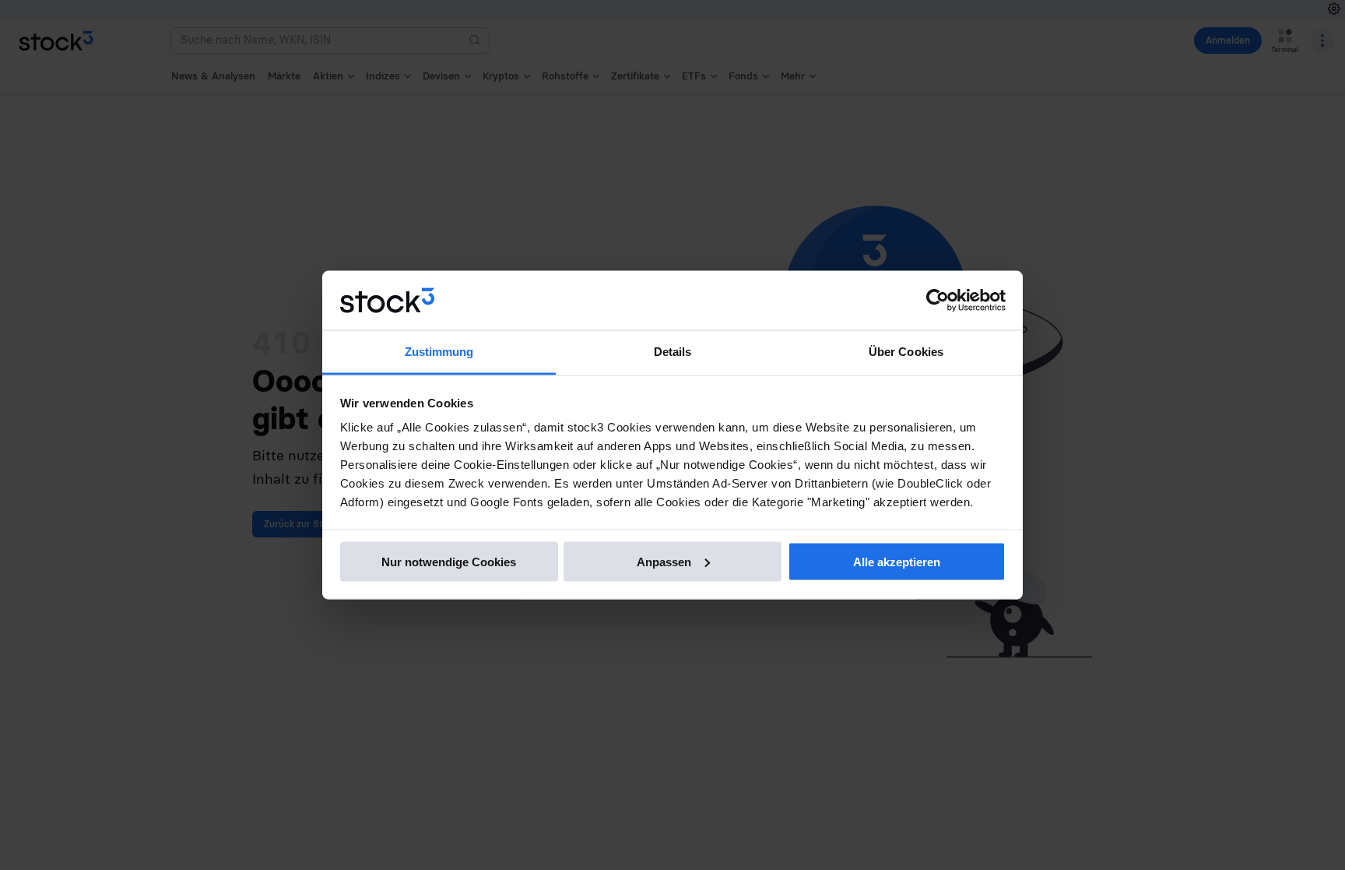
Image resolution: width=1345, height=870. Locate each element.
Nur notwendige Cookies (448, 561)
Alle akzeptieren (896, 561)
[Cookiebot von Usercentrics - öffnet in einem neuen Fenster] (937, 300)
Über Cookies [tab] (906, 351)
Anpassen (664, 561)
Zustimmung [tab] (439, 351)
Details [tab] (673, 351)
